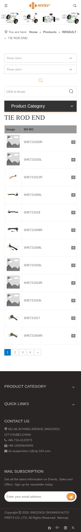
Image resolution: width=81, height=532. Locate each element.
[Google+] (57, 527)
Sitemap (62, 517)
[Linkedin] (65, 527)
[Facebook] (49, 527)
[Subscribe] (71, 496)
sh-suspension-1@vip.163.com (29, 451)
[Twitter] (73, 527)
